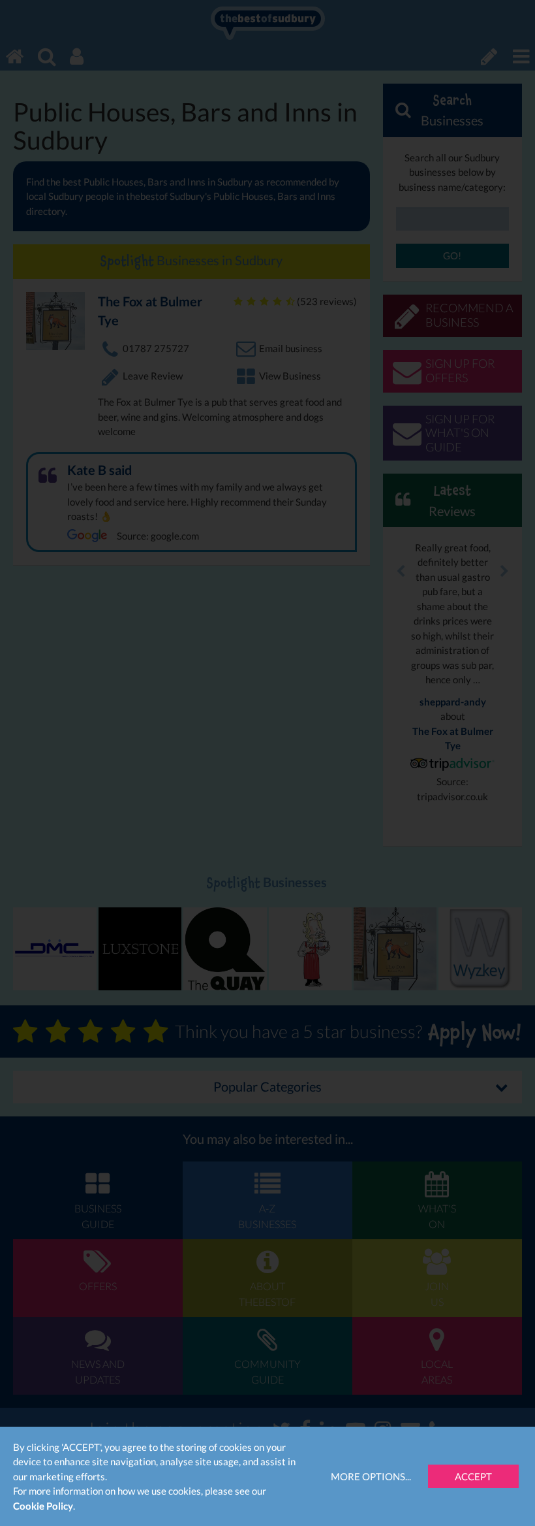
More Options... (371, 1476)
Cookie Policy (43, 1506)
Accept (473, 1476)
